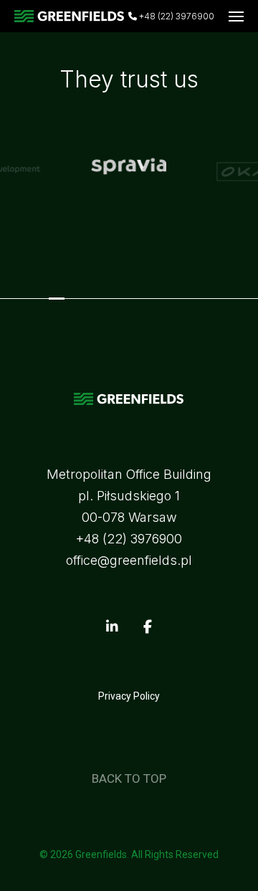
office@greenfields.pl (129, 560)
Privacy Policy (129, 696)
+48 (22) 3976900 (175, 16)
